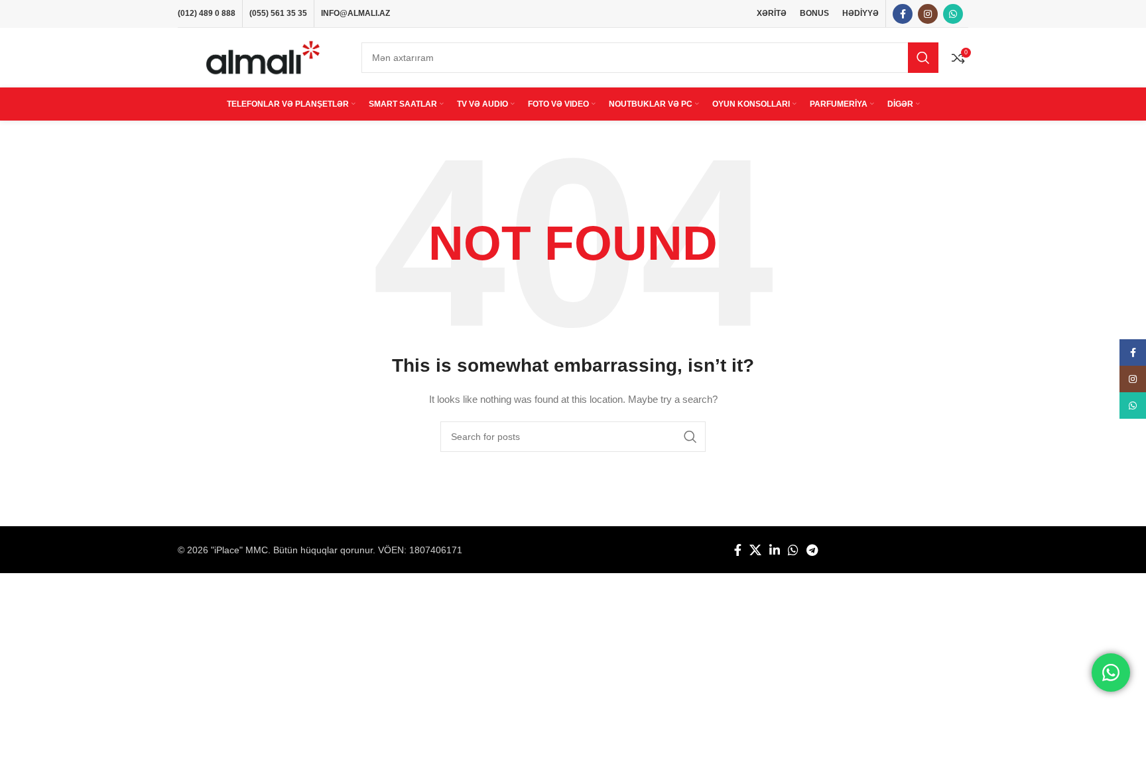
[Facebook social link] (903, 14)
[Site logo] (263, 57)
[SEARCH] (923, 57)
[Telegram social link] (812, 550)
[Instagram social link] (928, 14)
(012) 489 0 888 (206, 13)
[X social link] (755, 550)
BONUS (814, 13)
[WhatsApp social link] (953, 14)
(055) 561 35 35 (278, 13)
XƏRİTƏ (772, 13)
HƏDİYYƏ (860, 13)
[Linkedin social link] (774, 550)
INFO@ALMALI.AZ (355, 13)
